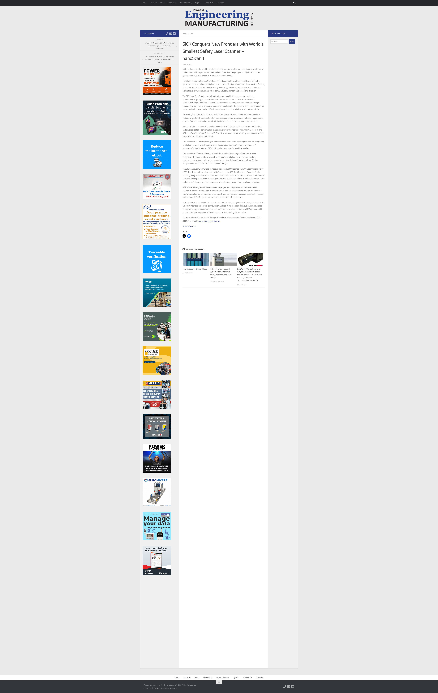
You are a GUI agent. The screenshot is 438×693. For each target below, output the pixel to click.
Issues (162, 3)
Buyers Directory (186, 3)
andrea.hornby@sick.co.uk (208, 221)
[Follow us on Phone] (167, 33)
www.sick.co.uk (189, 226)
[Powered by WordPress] (152, 688)
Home (144, 3)
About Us (153, 3)
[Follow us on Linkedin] (174, 33)
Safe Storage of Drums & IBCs (194, 269)
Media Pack (172, 3)
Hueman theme (171, 688)
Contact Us (209, 3)
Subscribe (220, 3)
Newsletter (187, 34)
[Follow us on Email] (170, 33)
